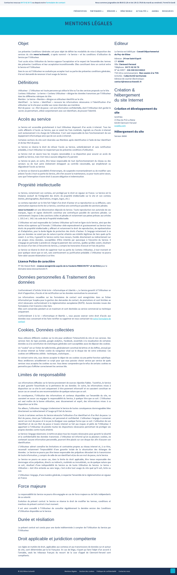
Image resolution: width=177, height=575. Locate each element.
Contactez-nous (124, 571)
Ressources (167, 11)
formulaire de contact (55, 2)
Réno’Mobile (126, 11)
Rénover (111, 11)
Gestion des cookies (86, 571)
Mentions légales (71, 571)
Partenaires (96, 11)
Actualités (141, 11)
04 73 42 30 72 (26, 2)
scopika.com (120, 125)
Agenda (155, 11)
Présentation (80, 11)
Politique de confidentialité (106, 571)
